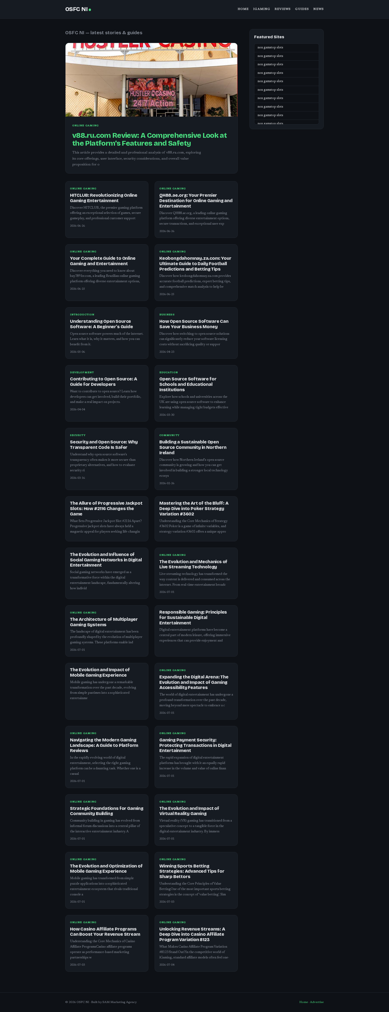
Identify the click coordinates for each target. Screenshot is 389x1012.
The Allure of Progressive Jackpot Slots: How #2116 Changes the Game (106, 509)
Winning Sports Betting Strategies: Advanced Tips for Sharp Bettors (191, 871)
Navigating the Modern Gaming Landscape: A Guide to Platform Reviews (104, 745)
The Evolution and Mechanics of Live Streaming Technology (193, 564)
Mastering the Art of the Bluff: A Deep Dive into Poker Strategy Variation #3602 (193, 509)
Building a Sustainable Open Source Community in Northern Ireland (192, 447)
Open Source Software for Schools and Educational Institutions (187, 384)
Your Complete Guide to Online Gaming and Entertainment (102, 261)
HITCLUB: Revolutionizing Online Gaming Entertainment (103, 198)
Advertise (317, 1002)
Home (243, 9)
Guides (302, 9)
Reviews (283, 9)
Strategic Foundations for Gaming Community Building (106, 811)
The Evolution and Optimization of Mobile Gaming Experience (106, 868)
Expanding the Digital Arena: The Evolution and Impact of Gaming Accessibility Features (193, 682)
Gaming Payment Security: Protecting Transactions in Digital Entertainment (195, 745)
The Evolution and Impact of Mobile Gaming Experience (100, 672)
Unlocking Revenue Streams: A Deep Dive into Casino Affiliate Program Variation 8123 (192, 934)
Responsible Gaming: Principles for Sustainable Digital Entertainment (193, 618)
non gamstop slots (270, 47)
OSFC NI (76, 9)
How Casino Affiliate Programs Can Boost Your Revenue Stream (105, 931)
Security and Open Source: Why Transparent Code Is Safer (104, 444)
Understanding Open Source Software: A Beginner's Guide (101, 324)
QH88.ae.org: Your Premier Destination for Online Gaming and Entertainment (196, 201)
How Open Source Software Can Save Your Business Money (193, 324)
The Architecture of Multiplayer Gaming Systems (104, 622)
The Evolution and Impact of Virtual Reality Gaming (189, 811)
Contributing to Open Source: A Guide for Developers (103, 381)
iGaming (261, 9)
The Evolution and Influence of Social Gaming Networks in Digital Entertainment (106, 560)
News (318, 9)
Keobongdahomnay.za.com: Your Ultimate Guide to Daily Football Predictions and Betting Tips (195, 264)
